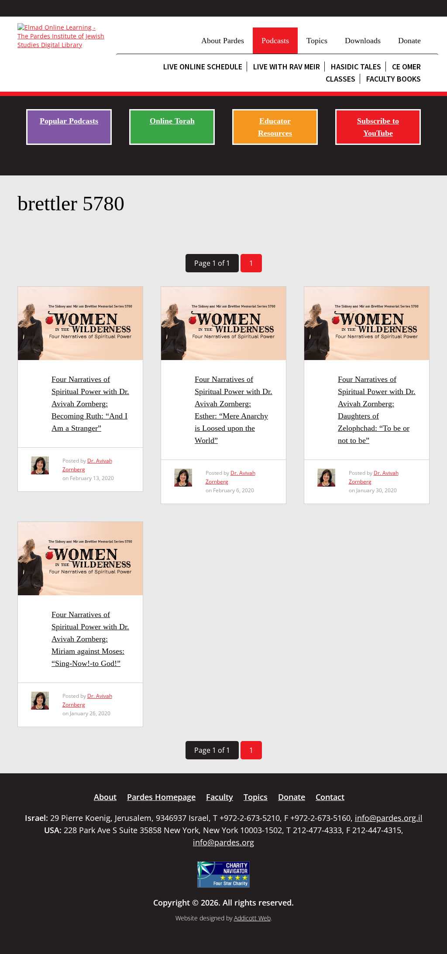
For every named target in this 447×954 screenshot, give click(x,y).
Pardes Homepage (161, 797)
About (105, 797)
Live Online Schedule (202, 67)
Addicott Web (252, 918)
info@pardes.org (223, 842)
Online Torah (172, 121)
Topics (316, 40)
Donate (409, 40)
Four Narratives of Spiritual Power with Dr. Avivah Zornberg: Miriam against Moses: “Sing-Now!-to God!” (90, 639)
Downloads (363, 40)
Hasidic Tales (356, 67)
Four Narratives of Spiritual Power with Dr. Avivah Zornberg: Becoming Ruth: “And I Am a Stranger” (90, 403)
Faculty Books (393, 79)
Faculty (219, 797)
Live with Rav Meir (286, 67)
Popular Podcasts (69, 121)
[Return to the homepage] (62, 36)
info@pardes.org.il (389, 818)
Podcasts (275, 40)
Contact (330, 797)
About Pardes (222, 40)
